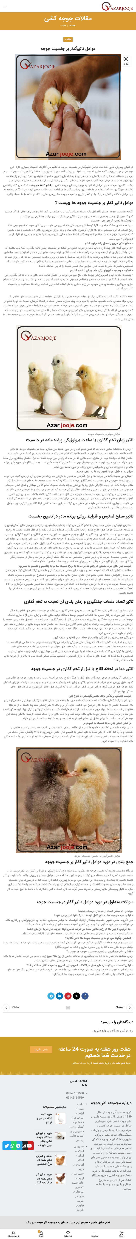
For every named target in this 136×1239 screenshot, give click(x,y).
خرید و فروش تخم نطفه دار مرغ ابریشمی (44, 1160)
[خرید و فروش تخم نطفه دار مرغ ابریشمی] (60, 1160)
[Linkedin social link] (59, 996)
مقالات (63, 25)
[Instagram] (23, 1145)
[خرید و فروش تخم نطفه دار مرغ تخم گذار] (60, 1179)
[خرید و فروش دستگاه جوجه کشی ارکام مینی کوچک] (60, 1140)
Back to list (68, 1007)
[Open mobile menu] (4, 6)
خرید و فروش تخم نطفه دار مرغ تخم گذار (44, 1179)
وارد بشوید (100, 1031)
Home (72, 25)
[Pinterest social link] (68, 996)
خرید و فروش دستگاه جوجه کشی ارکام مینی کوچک (44, 1140)
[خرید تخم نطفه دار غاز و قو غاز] (60, 1119)
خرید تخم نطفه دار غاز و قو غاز (44, 1119)
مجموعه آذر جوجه (46, 1222)
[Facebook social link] (85, 996)
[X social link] (76, 996)
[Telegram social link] (51, 996)
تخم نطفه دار (44, 185)
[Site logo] (117, 6)
